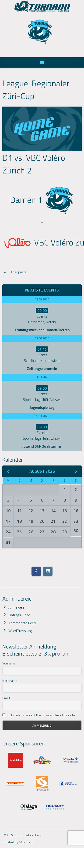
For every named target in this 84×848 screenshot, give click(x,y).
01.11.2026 (42, 377)
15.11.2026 (42, 416)
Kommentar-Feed (22, 623)
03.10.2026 (42, 338)
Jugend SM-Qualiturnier (42, 446)
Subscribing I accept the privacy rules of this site (41, 715)
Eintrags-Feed (19, 615)
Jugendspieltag (42, 407)
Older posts (15, 271)
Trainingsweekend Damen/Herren (42, 330)
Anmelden (16, 607)
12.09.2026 (42, 299)
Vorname (8, 663)
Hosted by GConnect (18, 842)
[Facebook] (36, 571)
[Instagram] (47, 571)
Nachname (9, 680)
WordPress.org (20, 630)
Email (6, 697)
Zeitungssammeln (42, 368)
